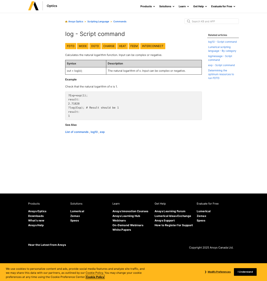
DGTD (95, 46)
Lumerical (77, 211)
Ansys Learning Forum (170, 211)
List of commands (77, 132)
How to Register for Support (174, 225)
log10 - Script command (222, 41)
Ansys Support (165, 220)
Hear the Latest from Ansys (47, 245)
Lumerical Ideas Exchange (173, 216)
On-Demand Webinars (127, 225)
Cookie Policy (95, 277)
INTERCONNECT (152, 46)
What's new (36, 220)
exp (102, 132)
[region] (133, 272)
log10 (94, 132)
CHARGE (109, 46)
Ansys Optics (75, 21)
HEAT (122, 46)
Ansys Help (36, 225)
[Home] (42, 9)
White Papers (121, 229)
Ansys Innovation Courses (130, 211)
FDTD (70, 46)
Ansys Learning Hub (126, 216)
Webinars (119, 220)
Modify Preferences (219, 271)
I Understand (245, 271)
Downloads (36, 216)
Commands (119, 21)
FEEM (134, 46)
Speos (74, 220)
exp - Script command (221, 65)
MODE (83, 46)
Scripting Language (98, 21)
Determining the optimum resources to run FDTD (221, 74)
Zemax (75, 216)
